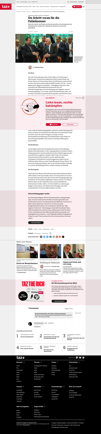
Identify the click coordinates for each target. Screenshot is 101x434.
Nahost (28, 11)
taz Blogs (71, 390)
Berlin (17, 377)
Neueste (67, 308)
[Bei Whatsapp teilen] (54, 237)
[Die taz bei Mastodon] (77, 358)
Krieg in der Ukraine (39, 374)
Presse (53, 374)
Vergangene (55, 397)
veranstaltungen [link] (23, 1)
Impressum (67, 425)
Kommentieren (37, 233)
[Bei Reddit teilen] (60, 237)
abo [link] (68, 1)
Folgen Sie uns (72, 357)
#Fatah (40, 229)
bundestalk (19, 390)
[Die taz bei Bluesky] (80, 358)
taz (20, 357)
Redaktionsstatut (61, 423)
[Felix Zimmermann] (30, 324)
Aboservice (37, 412)
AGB (71, 425)
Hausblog (54, 368)
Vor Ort (53, 392)
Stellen (53, 372)
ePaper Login (37, 414)
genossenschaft (73, 368)
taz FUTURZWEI (73, 393)
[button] (84, 6)
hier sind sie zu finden (44, 316)
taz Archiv (71, 397)
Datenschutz (60, 425)
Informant (54, 425)
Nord (17, 379)
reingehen (19, 401)
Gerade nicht (78, 97)
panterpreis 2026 (73, 377)
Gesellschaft (19, 370)
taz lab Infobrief (38, 397)
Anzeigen (18, 417)
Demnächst (54, 390)
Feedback (36, 410)
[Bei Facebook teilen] (50, 237)
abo (70, 366)
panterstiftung (72, 374)
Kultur (18, 372)
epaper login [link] (80, 1)
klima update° (19, 394)
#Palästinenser (46, 229)
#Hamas (36, 229)
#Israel (52, 229)
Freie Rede (19, 399)
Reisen (18, 410)
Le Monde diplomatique (75, 395)
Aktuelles (54, 366)
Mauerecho (19, 397)
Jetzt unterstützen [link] (36, 222)
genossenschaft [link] (73, 1)
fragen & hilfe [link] (34, 1)
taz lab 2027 (55, 399)
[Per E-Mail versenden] (41, 237)
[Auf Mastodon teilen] (44, 237)
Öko (17, 368)
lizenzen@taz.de (26, 425)
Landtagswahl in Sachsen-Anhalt (40, 367)
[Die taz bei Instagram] (83, 358)
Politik (23, 11)
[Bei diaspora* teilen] (57, 237)
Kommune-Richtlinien (72, 423)
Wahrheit (18, 381)
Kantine (18, 412)
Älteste (71, 308)
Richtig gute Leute (38, 377)
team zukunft (37, 390)
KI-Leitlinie (81, 423)
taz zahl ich (72, 370)
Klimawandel (37, 379)
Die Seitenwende (56, 370)
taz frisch (36, 392)
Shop (17, 415)
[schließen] (83, 97)
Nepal (35, 372)
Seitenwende (76, 425)
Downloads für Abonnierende (41, 416)
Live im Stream (55, 394)
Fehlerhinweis (45, 233)
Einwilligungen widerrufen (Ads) (60, 427)
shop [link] (29, 1)
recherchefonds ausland (75, 372)
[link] (24, 7)
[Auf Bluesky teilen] (47, 237)
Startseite (18, 11)
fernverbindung (20, 392)
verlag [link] (17, 1)
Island (35, 370)
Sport (17, 374)
